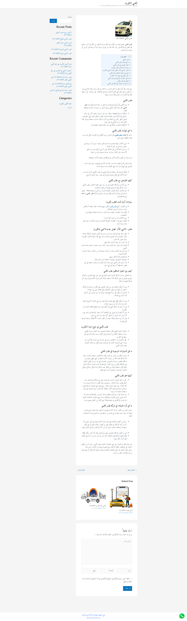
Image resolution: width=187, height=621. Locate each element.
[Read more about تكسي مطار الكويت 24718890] (93, 495)
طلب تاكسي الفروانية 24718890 (61, 49)
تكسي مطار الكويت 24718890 (97, 506)
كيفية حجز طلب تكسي (123, 81)
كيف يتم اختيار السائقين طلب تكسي (119, 73)
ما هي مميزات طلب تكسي (122, 62)
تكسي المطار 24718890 (64, 79)
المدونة (120, 513)
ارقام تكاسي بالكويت (125, 513)
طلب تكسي (126, 59)
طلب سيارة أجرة (67, 90)
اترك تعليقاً (131, 513)
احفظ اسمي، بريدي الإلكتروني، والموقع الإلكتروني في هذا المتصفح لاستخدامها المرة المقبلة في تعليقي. (107, 580)
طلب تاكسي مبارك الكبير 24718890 (64, 44)
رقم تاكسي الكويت (66, 64)
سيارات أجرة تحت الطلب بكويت (120, 68)
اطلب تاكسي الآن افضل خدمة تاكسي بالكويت (115, 70)
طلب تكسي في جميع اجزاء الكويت (119, 75)
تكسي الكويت (131, 3)
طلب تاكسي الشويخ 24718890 (62, 39)
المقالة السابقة (132, 470)
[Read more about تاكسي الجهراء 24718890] (120, 497)
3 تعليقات (104, 508)
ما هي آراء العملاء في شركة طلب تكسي (118, 83)
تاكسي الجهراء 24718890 (126, 510)
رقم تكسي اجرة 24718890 (61, 65)
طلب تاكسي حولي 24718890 (62, 53)
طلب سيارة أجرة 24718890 (63, 77)
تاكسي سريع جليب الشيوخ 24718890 (64, 34)
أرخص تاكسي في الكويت (64, 70)
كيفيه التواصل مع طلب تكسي (121, 65)
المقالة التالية (80, 470)
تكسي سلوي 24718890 (64, 86)
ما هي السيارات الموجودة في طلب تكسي (118, 78)
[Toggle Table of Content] (129, 56)
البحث (70, 17)
